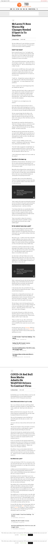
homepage (27, 327)
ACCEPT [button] (30, 543)
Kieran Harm (16, 39)
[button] (37, 9)
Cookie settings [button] (23, 543)
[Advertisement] (24, 13)
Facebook (31, 329)
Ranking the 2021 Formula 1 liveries (21, 343)
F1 (13, 20)
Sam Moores (17, 339)
